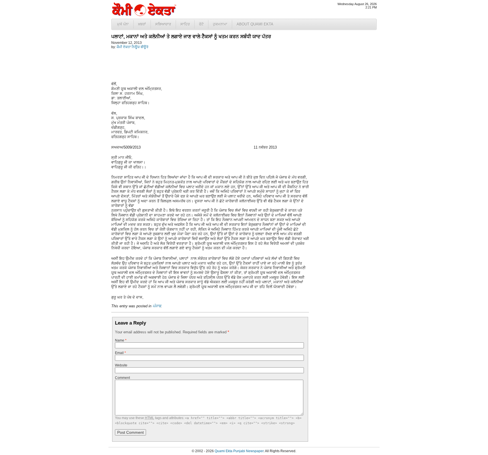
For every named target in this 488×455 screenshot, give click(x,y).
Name (121, 340)
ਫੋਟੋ (201, 24)
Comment (122, 378)
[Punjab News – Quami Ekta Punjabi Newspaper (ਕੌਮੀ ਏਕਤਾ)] (143, 14)
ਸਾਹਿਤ (185, 24)
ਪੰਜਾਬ (156, 306)
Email (120, 353)
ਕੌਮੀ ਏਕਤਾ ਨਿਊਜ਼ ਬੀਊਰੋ (132, 47)
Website (121, 365)
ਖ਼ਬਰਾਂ (142, 24)
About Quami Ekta (255, 24)
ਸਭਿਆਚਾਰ (163, 24)
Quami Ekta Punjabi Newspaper (239, 451)
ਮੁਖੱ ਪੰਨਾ (123, 24)
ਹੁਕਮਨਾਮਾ (220, 24)
